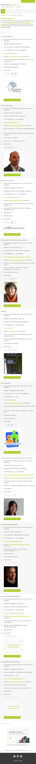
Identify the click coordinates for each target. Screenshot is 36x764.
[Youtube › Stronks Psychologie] (15, 147)
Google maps (19, 44)
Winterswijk (13, 390)
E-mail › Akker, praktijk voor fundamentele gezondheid (17, 256)
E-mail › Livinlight (8, 328)
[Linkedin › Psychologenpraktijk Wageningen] (12, 636)
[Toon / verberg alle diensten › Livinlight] (19, 339)
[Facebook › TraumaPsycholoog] (8, 73)
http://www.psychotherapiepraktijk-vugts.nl (18, 544)
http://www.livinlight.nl (13, 331)
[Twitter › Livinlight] (5, 350)
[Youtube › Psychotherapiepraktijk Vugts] (15, 563)
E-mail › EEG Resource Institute (11, 197)
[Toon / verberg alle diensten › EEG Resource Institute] (19, 209)
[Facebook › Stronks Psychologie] (8, 147)
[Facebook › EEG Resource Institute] (8, 222)
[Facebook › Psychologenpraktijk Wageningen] (8, 636)
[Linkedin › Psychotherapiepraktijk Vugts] (12, 563)
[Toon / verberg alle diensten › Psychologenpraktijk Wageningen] (19, 626)
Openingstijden (8, 212)
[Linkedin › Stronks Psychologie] (12, 147)
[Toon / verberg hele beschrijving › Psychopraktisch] (19, 407)
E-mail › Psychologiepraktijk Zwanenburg (14, 678)
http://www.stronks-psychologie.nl (16, 125)
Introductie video (8, 215)
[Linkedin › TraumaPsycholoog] (12, 73)
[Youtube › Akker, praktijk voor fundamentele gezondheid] (15, 278)
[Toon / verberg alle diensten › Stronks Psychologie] (19, 134)
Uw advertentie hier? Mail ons (18, 744)
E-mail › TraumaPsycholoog (10, 53)
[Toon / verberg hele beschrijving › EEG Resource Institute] (19, 204)
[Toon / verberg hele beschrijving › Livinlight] (19, 335)
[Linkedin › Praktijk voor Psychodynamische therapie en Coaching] (12, 495)
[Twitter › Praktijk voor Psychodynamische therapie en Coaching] (5, 495)
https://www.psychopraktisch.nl (15, 403)
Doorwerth (12, 669)
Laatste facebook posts (19, 141)
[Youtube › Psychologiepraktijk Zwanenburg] (15, 697)
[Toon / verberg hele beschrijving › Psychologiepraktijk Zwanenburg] (19, 685)
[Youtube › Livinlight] (15, 350)
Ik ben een (28, 1)
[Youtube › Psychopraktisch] (15, 425)
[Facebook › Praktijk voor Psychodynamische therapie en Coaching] (8, 495)
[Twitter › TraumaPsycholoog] (5, 73)
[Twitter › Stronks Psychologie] (5, 147)
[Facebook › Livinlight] (8, 350)
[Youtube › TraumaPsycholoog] (15, 73)
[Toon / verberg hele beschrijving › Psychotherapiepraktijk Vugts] (19, 550)
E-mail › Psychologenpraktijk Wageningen (14, 613)
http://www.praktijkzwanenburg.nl (16, 681)
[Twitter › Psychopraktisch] (5, 425)
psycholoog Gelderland (10, 22)
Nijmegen (12, 187)
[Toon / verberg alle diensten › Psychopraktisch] (19, 411)
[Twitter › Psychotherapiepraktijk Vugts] (5, 563)
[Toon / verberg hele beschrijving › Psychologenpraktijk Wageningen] (19, 621)
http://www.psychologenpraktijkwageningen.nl (19, 616)
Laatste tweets (8, 141)
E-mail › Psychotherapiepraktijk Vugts (13, 541)
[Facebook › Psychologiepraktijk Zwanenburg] (8, 697)
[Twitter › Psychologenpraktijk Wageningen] (5, 636)
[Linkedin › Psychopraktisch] (12, 425)
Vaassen (12, 465)
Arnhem (12, 44)
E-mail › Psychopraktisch (10, 400)
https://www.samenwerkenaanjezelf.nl (17, 478)
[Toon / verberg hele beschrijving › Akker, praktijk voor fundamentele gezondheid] (19, 264)
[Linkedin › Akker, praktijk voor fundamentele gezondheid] (12, 278)
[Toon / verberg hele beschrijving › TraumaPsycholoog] (19, 60)
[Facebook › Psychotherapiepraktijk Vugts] (8, 563)
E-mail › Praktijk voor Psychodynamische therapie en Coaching (19, 474)
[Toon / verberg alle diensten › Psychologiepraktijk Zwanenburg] (19, 688)
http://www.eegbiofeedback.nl (15, 200)
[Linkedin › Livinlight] (12, 350)
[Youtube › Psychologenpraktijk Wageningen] (15, 636)
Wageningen (13, 603)
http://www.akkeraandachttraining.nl (17, 260)
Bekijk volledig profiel (12, 99)
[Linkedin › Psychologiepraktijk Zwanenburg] (12, 697)
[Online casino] (18, 729)
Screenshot (26, 56)
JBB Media (16, 760)
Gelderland (6, 44)
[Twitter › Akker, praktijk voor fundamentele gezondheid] (5, 278)
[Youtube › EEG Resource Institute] (15, 222)
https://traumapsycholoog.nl (15, 56)
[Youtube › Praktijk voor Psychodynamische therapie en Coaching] (15, 495)
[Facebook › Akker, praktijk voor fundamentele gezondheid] (8, 278)
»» (10, 32)
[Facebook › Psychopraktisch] (8, 425)
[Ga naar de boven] (33, 100)
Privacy (21, 760)
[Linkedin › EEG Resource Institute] (12, 222)
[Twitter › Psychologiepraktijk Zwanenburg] (5, 697)
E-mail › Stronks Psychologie (11, 122)
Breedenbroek (13, 318)
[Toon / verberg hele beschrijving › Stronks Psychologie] (19, 129)
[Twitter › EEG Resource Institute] (5, 222)
